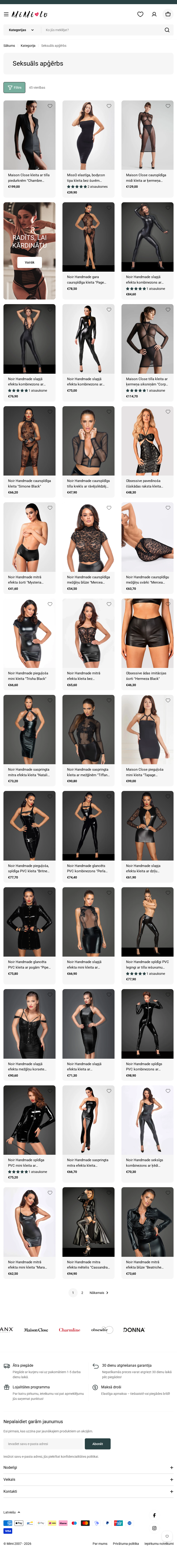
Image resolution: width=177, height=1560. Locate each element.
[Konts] (154, 14)
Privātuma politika (126, 1543)
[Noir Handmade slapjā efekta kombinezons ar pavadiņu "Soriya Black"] (147, 237)
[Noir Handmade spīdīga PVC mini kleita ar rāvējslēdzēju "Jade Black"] (29, 1120)
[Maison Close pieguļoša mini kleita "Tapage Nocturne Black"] (147, 729)
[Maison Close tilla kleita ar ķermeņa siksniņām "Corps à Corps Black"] (147, 338)
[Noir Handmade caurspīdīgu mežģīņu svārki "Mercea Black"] (147, 537)
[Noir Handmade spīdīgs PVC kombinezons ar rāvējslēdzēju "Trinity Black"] (147, 1023)
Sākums (9, 45)
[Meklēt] (167, 30)
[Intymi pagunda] (40, 1329)
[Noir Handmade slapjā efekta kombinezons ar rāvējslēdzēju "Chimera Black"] (88, 338)
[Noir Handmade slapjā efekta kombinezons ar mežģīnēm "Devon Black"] (29, 338)
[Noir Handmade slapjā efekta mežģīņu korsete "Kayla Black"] (29, 1023)
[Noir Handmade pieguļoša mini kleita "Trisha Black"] (29, 633)
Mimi (10, 1543)
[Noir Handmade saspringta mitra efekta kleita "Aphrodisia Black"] (88, 1120)
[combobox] (88, 29)
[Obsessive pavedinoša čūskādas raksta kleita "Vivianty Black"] (147, 441)
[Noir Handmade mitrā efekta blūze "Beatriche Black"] (147, 1222)
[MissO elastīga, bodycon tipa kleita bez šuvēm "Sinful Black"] (88, 135)
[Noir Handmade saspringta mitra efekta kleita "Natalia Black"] (29, 729)
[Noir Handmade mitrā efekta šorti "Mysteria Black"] (29, 537)
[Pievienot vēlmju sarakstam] (50, 106)
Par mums (100, 1543)
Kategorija (28, 45)
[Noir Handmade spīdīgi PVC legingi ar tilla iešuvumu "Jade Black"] (147, 922)
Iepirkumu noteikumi (159, 1543)
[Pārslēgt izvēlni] (6, 14)
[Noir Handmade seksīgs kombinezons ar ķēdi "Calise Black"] (147, 1120)
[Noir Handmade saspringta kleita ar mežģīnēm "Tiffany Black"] (88, 729)
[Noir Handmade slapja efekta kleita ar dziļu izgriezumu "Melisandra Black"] (147, 825)
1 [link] (73, 1293)
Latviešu (9, 1512)
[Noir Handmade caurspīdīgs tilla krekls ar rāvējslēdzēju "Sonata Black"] (88, 441)
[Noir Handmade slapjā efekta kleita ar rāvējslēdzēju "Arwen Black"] (88, 1023)
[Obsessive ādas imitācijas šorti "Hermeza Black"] (147, 633)
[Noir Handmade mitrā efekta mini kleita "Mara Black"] (29, 1222)
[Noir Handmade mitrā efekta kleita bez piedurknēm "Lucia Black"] (88, 633)
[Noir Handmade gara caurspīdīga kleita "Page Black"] (88, 237)
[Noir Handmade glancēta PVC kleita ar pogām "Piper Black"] (29, 922)
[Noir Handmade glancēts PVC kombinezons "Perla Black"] (88, 825)
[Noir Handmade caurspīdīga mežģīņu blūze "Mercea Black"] (88, 537)
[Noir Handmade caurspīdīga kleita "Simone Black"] (29, 441)
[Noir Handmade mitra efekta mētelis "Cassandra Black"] (88, 1222)
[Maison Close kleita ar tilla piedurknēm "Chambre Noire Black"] (29, 135)
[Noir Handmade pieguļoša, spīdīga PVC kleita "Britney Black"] (29, 825)
